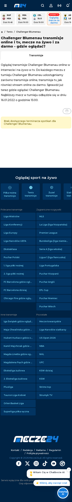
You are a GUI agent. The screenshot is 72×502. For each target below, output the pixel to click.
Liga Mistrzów (11, 216)
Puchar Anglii (47, 282)
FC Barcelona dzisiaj (15, 290)
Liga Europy (10, 232)
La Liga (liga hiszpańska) (53, 224)
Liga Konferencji (13, 224)
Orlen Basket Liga (14, 403)
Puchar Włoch (47, 306)
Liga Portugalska (49, 265)
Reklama (41, 450)
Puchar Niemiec (48, 298)
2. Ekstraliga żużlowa (15, 378)
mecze (20, 5)
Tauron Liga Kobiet (15, 395)
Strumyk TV (45, 395)
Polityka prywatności (38, 453)
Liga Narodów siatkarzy (52, 329)
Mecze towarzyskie (50, 321)
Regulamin (55, 450)
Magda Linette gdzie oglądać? (20, 354)
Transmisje (36, 55)
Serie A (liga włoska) (50, 249)
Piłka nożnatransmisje (9, 194)
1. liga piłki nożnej (13, 265)
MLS (41, 216)
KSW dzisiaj (46, 370)
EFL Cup (43, 290)
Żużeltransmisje (51, 194)
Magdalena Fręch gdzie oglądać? (20, 362)
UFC (41, 362)
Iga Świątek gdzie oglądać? (19, 321)
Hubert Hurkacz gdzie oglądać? (20, 338)
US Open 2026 (47, 338)
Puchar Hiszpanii (49, 273)
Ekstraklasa (10, 249)
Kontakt (15, 450)
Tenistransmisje (31, 194)
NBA (41, 346)
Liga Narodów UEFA (15, 241)
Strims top (45, 387)
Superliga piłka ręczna (16, 411)
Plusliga (8, 387)
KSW (42, 378)
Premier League (48, 232)
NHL (41, 354)
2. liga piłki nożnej (14, 273)
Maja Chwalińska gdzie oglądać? (20, 329)
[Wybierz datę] (67, 111)
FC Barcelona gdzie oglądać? (20, 282)
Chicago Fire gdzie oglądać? (20, 298)
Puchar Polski (12, 257)
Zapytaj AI (63, 492)
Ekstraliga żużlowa (14, 370)
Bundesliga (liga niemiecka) (55, 241)
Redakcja (28, 450)
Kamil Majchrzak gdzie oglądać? (20, 346)
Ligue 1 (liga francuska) (52, 257)
